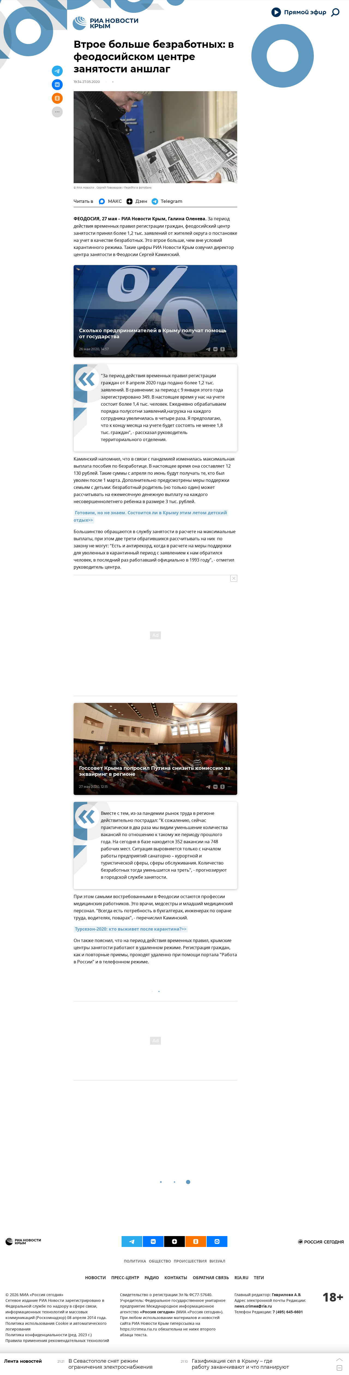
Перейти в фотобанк (138, 188)
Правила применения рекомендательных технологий (57, 1341)
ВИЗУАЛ (217, 1261)
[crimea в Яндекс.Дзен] (174, 1241)
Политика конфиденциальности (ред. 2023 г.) (48, 1335)
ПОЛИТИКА (135, 1261)
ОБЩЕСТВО (160, 1261)
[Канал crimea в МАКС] (217, 1241)
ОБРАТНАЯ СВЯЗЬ (211, 1278)
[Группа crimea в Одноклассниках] (195, 1241)
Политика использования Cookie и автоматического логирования (56, 1327)
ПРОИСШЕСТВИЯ (190, 1261)
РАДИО (152, 1278)
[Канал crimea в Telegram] (132, 1241)
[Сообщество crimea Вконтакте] (153, 1241)
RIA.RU (241, 1278)
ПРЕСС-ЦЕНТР (125, 1278)
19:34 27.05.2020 (87, 82)
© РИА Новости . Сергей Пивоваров (98, 188)
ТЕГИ (259, 1278)
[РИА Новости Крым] (105, 23)
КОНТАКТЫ (175, 1278)
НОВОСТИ (95, 1278)
